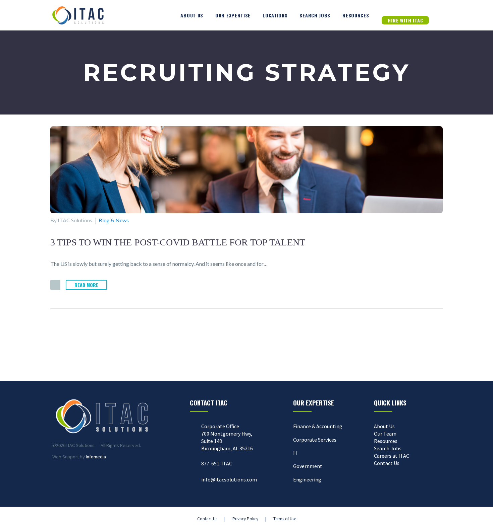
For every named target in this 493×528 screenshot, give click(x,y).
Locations (275, 15)
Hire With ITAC (405, 20)
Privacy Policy (245, 519)
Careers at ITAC (391, 455)
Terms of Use (284, 519)
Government (307, 466)
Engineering (307, 479)
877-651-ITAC (216, 463)
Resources (355, 15)
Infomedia (96, 457)
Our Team (385, 433)
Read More (86, 284)
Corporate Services (314, 439)
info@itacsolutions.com (229, 479)
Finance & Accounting (317, 426)
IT (295, 452)
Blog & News (114, 220)
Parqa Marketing (138, 519)
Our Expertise (233, 15)
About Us (191, 15)
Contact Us (386, 463)
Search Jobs (314, 15)
